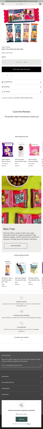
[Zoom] (21, 24)
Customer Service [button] (8, 382)
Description (8, 82)
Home (3, 47)
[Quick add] (10, 154)
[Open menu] (5, 4)
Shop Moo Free (16, 245)
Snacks (8, 47)
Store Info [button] (5, 394)
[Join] (38, 365)
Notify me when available (21, 69)
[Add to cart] (24, 154)
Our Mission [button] (6, 388)
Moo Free (9, 52)
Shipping (7, 87)
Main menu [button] (5, 376)
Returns (7, 91)
